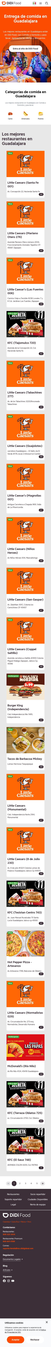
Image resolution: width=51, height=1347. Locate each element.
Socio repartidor (37, 1194)
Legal (13, 1204)
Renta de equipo (38, 1204)
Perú (29, 1222)
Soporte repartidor (13, 1199)
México (23, 1222)
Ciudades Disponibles (38, 1199)
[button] (25, 48)
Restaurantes (13, 1194)
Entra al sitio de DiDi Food (25, 48)
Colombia (6, 1222)
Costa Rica (15, 1222)
